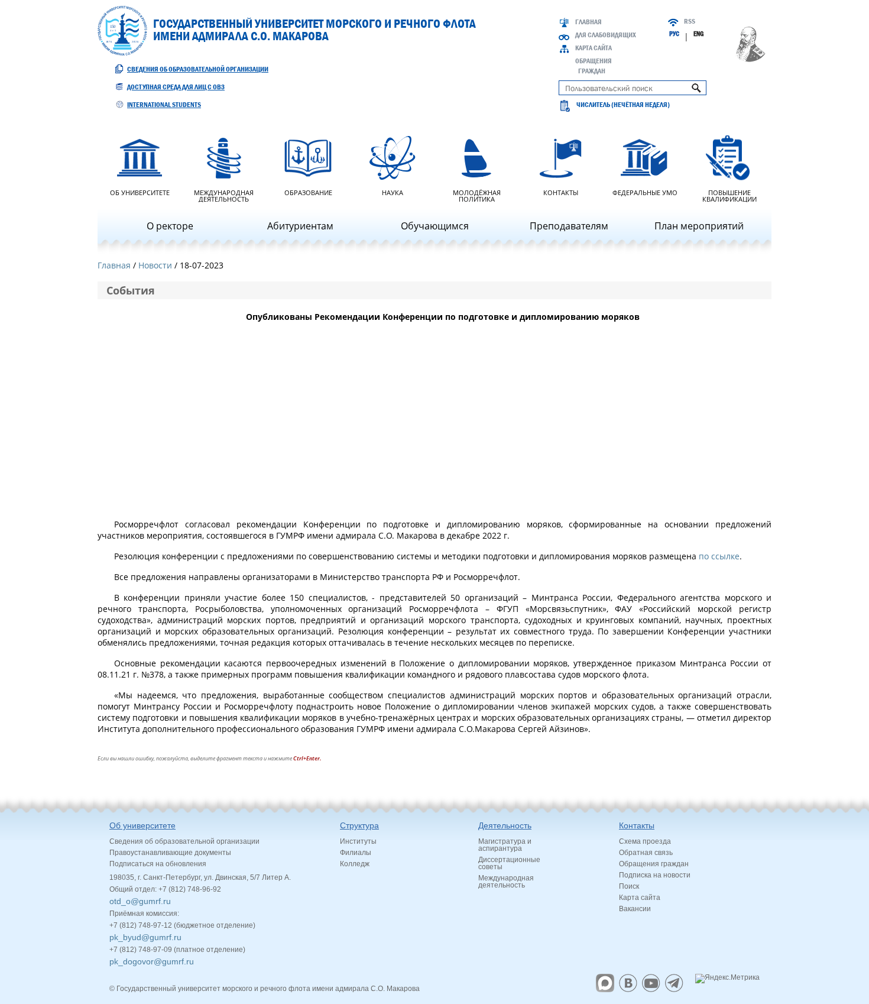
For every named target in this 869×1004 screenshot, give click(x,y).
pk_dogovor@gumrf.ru (151, 961)
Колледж (354, 864)
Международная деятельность (224, 195)
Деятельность (504, 825)
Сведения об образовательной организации (197, 69)
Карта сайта (593, 48)
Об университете (140, 192)
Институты (358, 841)
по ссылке (719, 556)
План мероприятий (699, 225)
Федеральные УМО (644, 192)
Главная (588, 22)
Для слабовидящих (605, 35)
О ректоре (170, 225)
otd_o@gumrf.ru (140, 901)
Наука (392, 192)
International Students (164, 105)
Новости (155, 265)
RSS (689, 21)
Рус (674, 33)
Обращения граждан (654, 864)
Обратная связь (646, 852)
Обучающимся (435, 225)
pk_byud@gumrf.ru (145, 937)
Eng (698, 33)
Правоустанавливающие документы (170, 852)
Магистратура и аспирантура (504, 845)
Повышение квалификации (729, 195)
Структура (359, 825)
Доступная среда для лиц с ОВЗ (176, 87)
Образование (308, 192)
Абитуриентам (300, 225)
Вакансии (635, 909)
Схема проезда (645, 841)
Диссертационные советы (509, 863)
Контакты (560, 192)
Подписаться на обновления (157, 864)
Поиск (629, 886)
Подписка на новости (654, 875)
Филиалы (355, 852)
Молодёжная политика (477, 195)
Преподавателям (569, 225)
